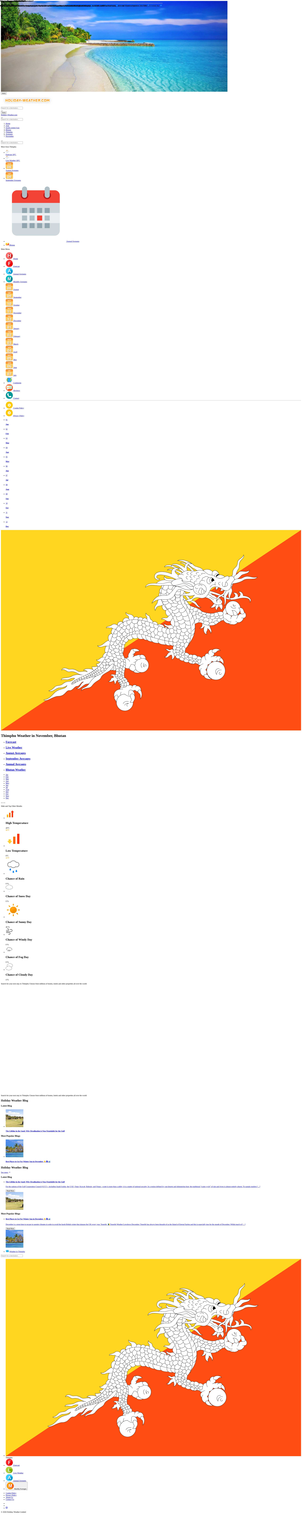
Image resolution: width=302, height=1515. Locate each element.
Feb (7, 777)
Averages (9, 134)
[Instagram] (153, 1508)
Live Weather (14, 747)
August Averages (16, 753)
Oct (7, 794)
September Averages (18, 758)
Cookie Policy (11, 1493)
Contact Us (10, 1499)
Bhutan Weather (16, 769)
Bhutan (8, 130)
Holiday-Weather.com (9, 115)
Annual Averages (16, 764)
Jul (7, 787)
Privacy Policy (11, 1495)
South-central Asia (12, 128)
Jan (7, 775)
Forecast (11, 741)
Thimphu (9, 132)
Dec (7, 798)
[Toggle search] (2, 117)
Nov (7, 796)
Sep (7, 792)
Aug (7, 790)
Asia (7, 126)
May (7, 783)
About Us (9, 1497)
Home (8, 124)
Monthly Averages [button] (20, 282)
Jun (7, 785)
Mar (7, 779)
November (10, 136)
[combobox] (12, 108)
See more (4, 1172)
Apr (7, 781)
